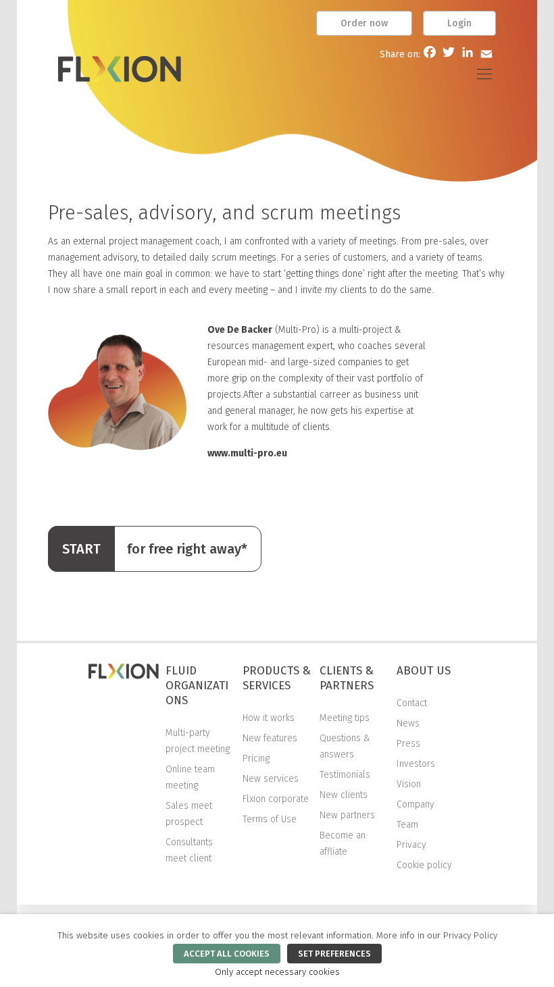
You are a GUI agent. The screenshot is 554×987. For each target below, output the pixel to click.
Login (459, 23)
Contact (412, 703)
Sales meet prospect (189, 814)
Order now (364, 23)
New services (271, 778)
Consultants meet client (189, 850)
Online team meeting (190, 777)
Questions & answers (345, 746)
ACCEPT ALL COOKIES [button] (227, 954)
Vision (409, 784)
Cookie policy (424, 865)
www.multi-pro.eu (247, 453)
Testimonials (345, 774)
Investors (416, 764)
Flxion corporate (276, 799)
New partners (347, 815)
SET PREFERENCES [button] (334, 954)
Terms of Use (270, 819)
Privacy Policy (470, 935)
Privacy (411, 845)
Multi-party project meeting (198, 741)
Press (408, 743)
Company (415, 804)
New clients (344, 795)
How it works (269, 718)
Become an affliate (343, 843)
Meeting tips (345, 718)
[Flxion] (119, 74)
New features (270, 738)
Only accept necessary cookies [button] (277, 972)
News (408, 723)
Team (407, 824)
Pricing (256, 758)
